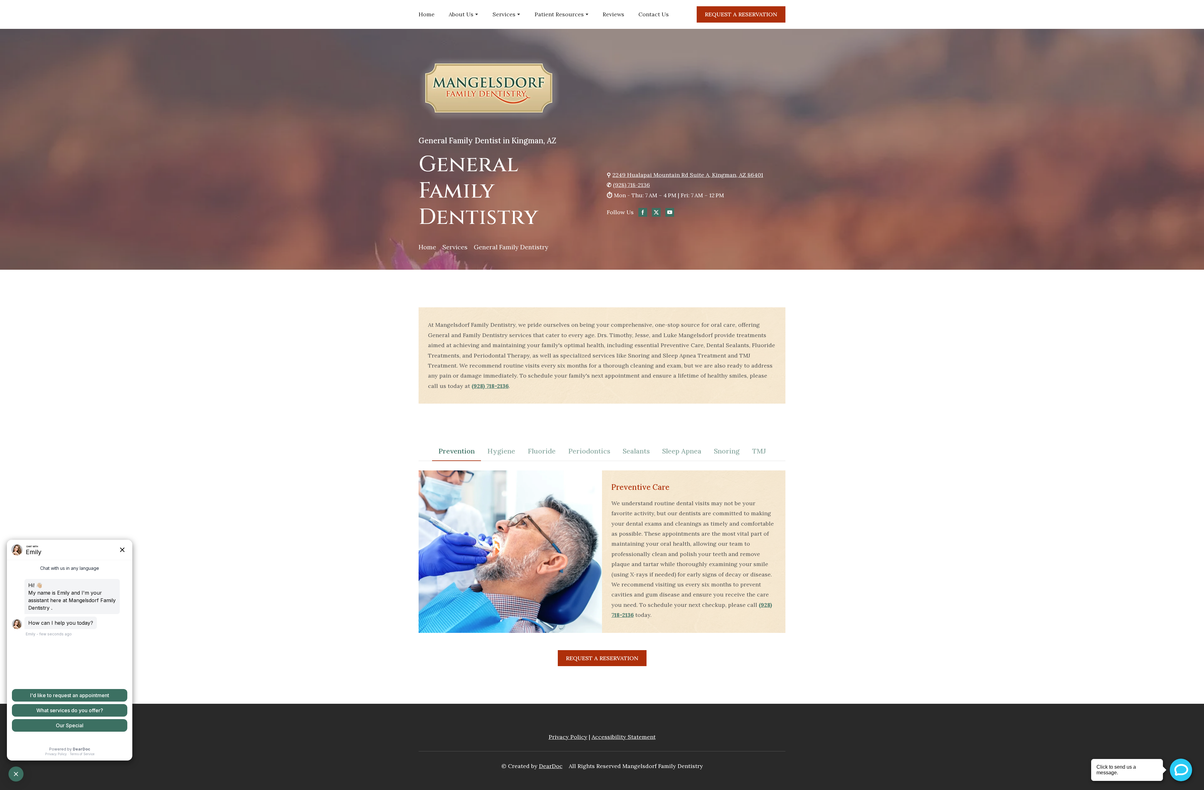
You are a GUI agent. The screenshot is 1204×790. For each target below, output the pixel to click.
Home (427, 14)
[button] (741, 14)
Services (504, 14)
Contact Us (653, 14)
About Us (461, 14)
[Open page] (602, 89)
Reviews (613, 14)
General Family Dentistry (511, 247)
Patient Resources (559, 14)
